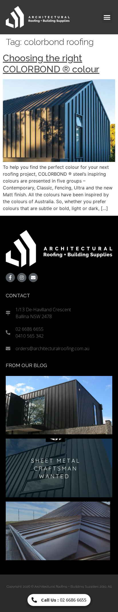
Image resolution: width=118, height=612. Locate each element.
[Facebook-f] (10, 277)
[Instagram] (21, 277)
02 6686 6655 (64, 600)
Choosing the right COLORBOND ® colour (51, 63)
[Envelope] (33, 277)
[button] (107, 17)
